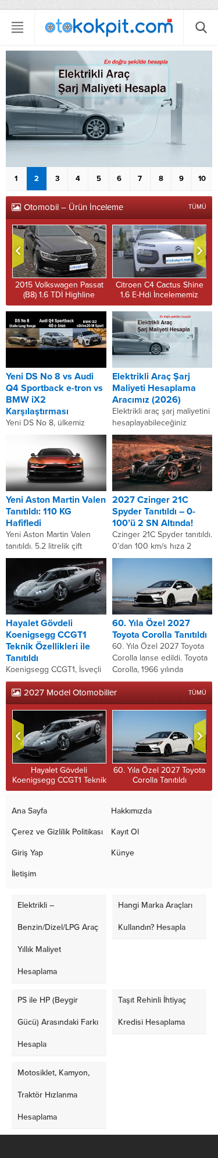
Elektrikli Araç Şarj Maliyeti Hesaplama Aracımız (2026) (154, 388)
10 (202, 178)
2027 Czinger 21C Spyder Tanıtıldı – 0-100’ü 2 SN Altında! (153, 511)
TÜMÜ (197, 207)
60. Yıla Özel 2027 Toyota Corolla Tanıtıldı (159, 629)
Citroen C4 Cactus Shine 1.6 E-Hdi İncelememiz (159, 290)
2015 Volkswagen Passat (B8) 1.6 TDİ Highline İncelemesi (59, 295)
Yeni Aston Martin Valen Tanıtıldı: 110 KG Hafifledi (56, 511)
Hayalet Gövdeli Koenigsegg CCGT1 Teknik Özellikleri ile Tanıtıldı (48, 640)
